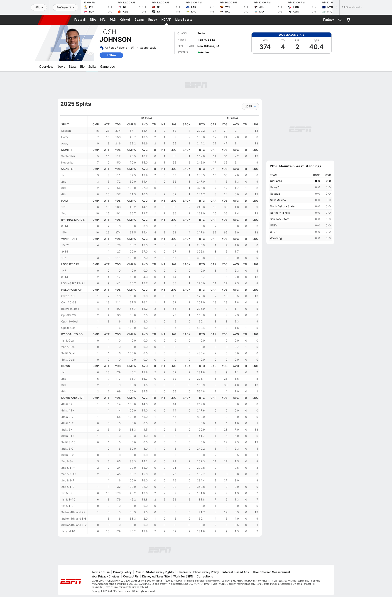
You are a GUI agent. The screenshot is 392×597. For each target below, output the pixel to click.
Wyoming (276, 238)
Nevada (275, 193)
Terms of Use (101, 572)
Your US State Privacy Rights (154, 572)
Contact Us (131, 576)
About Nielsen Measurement (271, 572)
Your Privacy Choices (106, 576)
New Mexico (278, 200)
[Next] (336, 7)
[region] (173, 324)
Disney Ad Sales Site (156, 576)
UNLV (273, 225)
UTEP (273, 231)
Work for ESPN (183, 576)
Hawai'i (274, 187)
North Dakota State (282, 206)
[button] (340, 20)
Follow (111, 55)
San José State (279, 219)
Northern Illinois (280, 212)
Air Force (276, 181)
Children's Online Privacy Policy (198, 572)
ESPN (54, 20)
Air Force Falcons (116, 47)
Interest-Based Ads (236, 572)
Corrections (205, 576)
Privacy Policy (122, 572)
